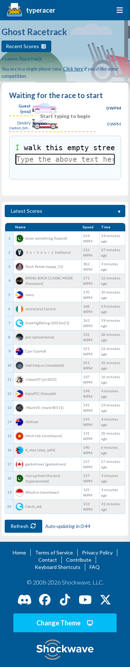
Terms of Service (54, 552)
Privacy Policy (97, 552)
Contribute (78, 560)
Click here (73, 69)
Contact (47, 560)
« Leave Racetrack (21, 58)
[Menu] (118, 10)
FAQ (95, 567)
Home (19, 552)
